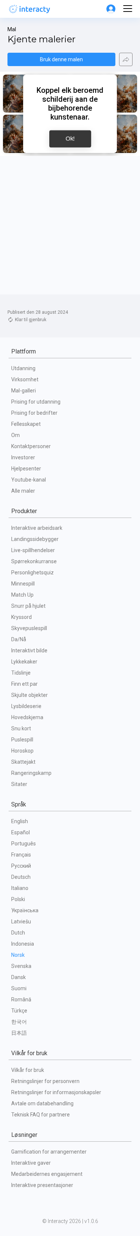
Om (15, 435)
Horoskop (22, 751)
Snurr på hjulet (28, 606)
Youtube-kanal (28, 480)
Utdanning (23, 368)
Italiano (19, 888)
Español (20, 832)
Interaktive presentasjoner (42, 1185)
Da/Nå (18, 639)
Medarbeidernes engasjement (47, 1174)
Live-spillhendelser (33, 550)
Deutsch (21, 877)
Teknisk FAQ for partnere (40, 1115)
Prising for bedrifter (34, 413)
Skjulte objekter (29, 695)
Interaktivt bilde (29, 650)
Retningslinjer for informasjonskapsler (56, 1092)
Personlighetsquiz (32, 572)
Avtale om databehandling (42, 1103)
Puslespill (22, 740)
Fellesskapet (26, 424)
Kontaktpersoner (31, 446)
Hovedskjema (27, 717)
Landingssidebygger (35, 539)
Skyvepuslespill (29, 628)
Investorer (23, 457)
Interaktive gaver (31, 1163)
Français (21, 855)
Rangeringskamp (31, 773)
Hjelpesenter (26, 469)
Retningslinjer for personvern (45, 1081)
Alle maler (23, 491)
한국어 (19, 1022)
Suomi (19, 988)
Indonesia (22, 944)
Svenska (21, 966)
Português (23, 844)
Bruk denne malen (61, 59)
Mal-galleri (23, 391)
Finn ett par (24, 684)
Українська (24, 910)
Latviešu (21, 921)
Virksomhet (24, 379)
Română (21, 999)
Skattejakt (23, 762)
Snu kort (21, 728)
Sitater (19, 784)
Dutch (18, 933)
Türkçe (19, 1011)
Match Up (22, 595)
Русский (21, 866)
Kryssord (21, 617)
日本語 (19, 1033)
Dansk (18, 977)
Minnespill (23, 584)
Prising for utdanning (35, 402)
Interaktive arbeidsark (36, 528)
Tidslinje (21, 673)
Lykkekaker (24, 662)
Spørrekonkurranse (34, 561)
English (19, 821)
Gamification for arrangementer (49, 1152)
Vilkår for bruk (27, 1070)
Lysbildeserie (26, 706)
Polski (18, 899)
